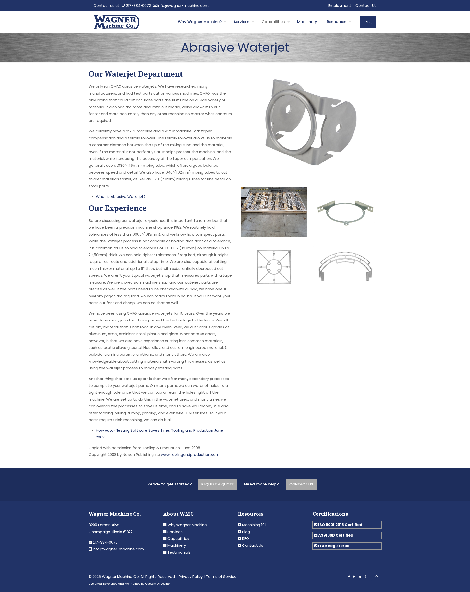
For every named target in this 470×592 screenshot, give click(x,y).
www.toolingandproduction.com (190, 454)
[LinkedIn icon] (359, 576)
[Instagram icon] (364, 576)
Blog (246, 531)
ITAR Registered (334, 545)
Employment (339, 5)
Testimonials (179, 552)
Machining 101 (254, 524)
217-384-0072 (138, 5)
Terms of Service (221, 576)
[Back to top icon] (376, 576)
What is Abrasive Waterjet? (121, 196)
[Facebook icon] (349, 576)
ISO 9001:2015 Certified (340, 524)
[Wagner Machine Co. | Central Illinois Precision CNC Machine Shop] (116, 22)
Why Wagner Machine (187, 524)
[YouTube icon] (354, 576)
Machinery (176, 545)
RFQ (368, 21)
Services (175, 531)
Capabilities (178, 538)
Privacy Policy (191, 576)
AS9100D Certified (335, 535)
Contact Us (365, 5)
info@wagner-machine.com (183, 5)
